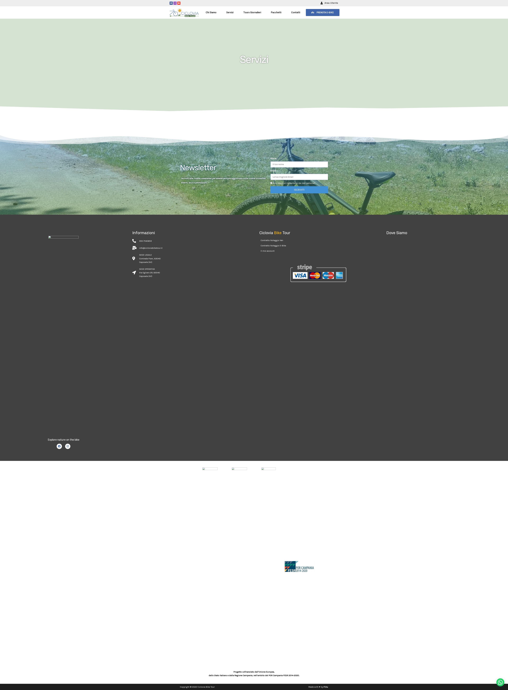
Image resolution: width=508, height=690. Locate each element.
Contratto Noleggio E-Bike (273, 245)
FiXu (326, 687)
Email (273, 170)
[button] (329, 3)
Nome (273, 158)
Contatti (295, 12)
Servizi (229, 12)
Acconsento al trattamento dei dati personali (294, 183)
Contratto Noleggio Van (272, 240)
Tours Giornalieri (252, 12)
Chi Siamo (211, 12)
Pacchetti (276, 12)
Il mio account (268, 251)
